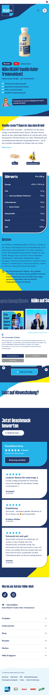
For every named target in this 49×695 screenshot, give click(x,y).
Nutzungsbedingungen (31, 677)
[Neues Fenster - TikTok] (5, 595)
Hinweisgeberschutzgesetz (10, 680)
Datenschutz (14, 677)
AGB (21, 677)
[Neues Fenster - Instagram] (13, 595)
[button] (38, 10)
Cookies (22, 680)
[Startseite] (7, 10)
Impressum (5, 677)
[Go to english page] (47, 2)
